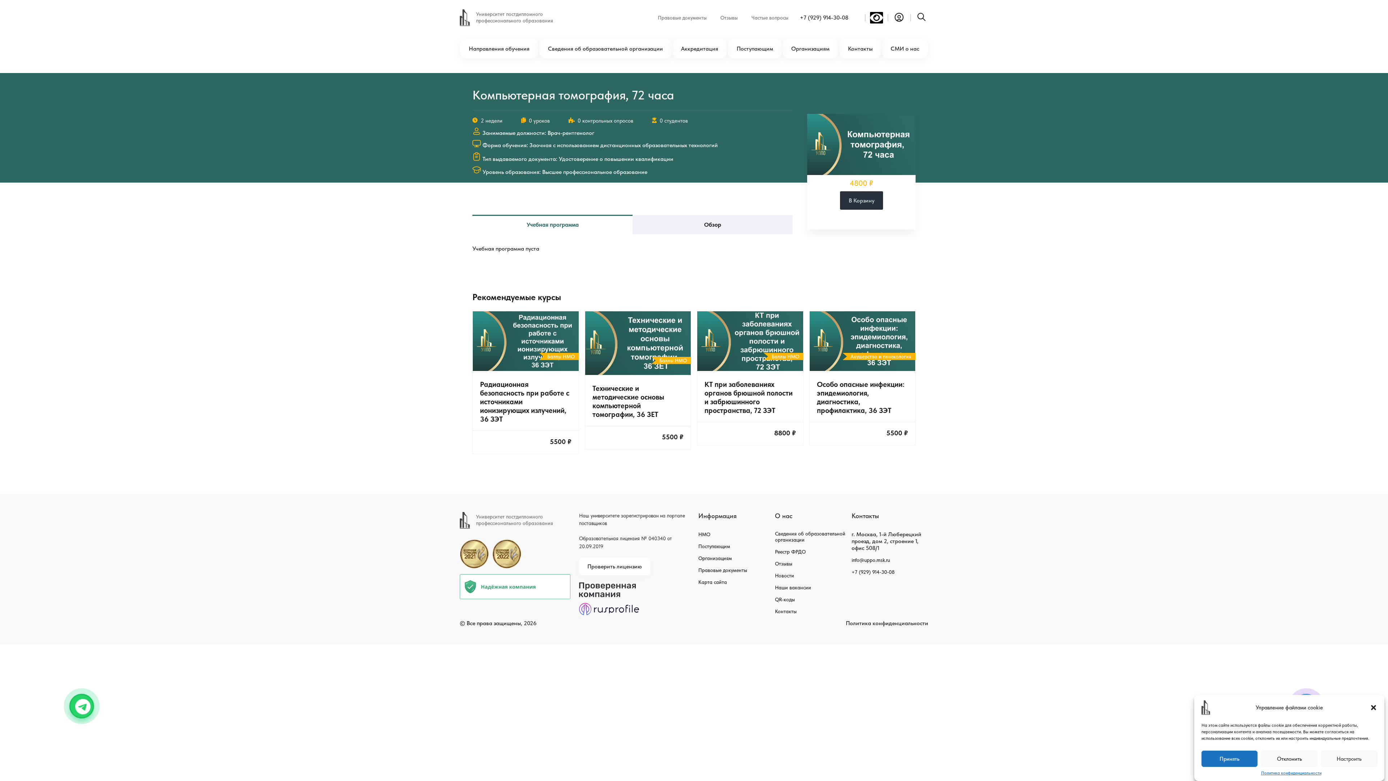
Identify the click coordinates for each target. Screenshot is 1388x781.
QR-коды (785, 599)
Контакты (860, 48)
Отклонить (1289, 759)
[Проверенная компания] (609, 585)
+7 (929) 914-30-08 (824, 17)
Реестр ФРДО (790, 552)
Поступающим (755, 48)
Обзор (712, 224)
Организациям (810, 48)
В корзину (861, 200)
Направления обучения (499, 48)
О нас (783, 516)
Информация (717, 516)
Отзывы (729, 18)
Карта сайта (712, 582)
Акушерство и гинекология (881, 356)
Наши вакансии (793, 587)
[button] (1373, 707)
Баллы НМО (561, 356)
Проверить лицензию (614, 566)
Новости (784, 576)
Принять (1229, 759)
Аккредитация (699, 48)
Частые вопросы (769, 18)
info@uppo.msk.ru (871, 560)
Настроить (1349, 759)
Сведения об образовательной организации (605, 48)
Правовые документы (682, 18)
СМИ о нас (905, 48)
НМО (704, 534)
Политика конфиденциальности (1291, 773)
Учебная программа (553, 224)
